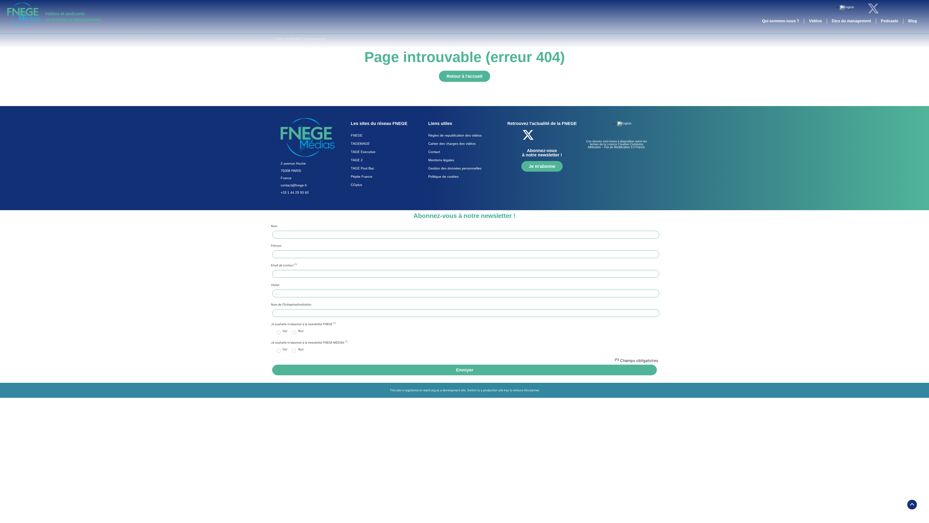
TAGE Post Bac (362, 168)
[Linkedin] (887, 8)
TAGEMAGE (360, 144)
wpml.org (429, 390)
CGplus (356, 185)
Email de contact (284, 265)
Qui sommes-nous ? (780, 21)
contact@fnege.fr (294, 185)
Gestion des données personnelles (454, 168)
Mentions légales (441, 160)
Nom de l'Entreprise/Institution (291, 304)
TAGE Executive (363, 152)
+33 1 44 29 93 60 (295, 192)
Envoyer (464, 370)
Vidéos (815, 21)
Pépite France (361, 176)
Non (301, 331)
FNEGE (356, 135)
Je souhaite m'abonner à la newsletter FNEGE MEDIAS (309, 342)
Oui (285, 331)
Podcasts (889, 21)
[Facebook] (860, 8)
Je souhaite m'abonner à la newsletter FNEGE (303, 324)
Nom (274, 226)
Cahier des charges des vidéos (452, 144)
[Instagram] (913, 8)
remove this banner (526, 390)
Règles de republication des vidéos (455, 135)
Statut (275, 285)
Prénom (276, 245)
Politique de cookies (443, 176)
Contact (434, 152)
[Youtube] (900, 8)
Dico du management (851, 21)
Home (280, 39)
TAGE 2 (357, 160)
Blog (912, 21)
